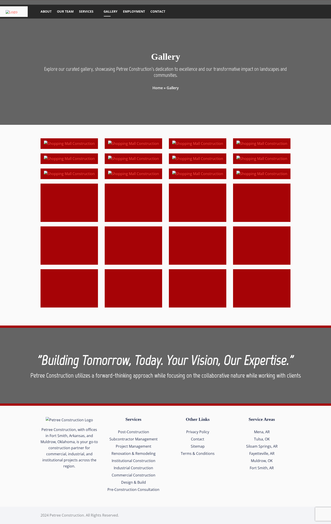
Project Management (133, 446)
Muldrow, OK (262, 460)
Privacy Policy (197, 431)
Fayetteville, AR (261, 453)
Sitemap (198, 446)
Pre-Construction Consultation (133, 489)
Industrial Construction (133, 467)
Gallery (111, 11)
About (46, 11)
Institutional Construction (133, 460)
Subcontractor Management (133, 439)
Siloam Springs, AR (262, 446)
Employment (134, 11)
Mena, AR (262, 431)
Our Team (65, 11)
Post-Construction (133, 431)
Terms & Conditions (198, 453)
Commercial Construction (133, 475)
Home (157, 87)
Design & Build (133, 482)
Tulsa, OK (262, 439)
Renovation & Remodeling (133, 453)
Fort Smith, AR (262, 467)
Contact (157, 11)
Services (86, 11)
